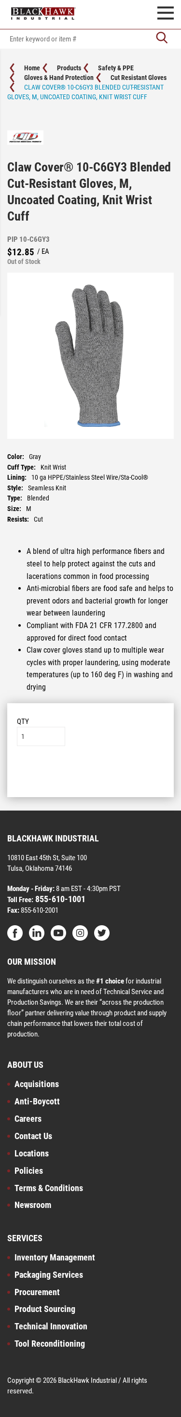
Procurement (37, 1292)
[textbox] (90, 39)
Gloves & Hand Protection (59, 77)
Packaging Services (48, 1275)
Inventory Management (54, 1257)
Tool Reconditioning (49, 1343)
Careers (28, 1119)
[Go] (161, 39)
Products (69, 68)
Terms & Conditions (48, 1188)
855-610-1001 (59, 899)
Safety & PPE (116, 68)
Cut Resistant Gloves (139, 77)
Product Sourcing (44, 1309)
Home (32, 68)
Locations (31, 1153)
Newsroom (32, 1205)
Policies (28, 1171)
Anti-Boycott (37, 1101)
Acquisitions (36, 1084)
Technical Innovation (50, 1326)
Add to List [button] (90, 775)
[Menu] (165, 14)
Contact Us (33, 1136)
